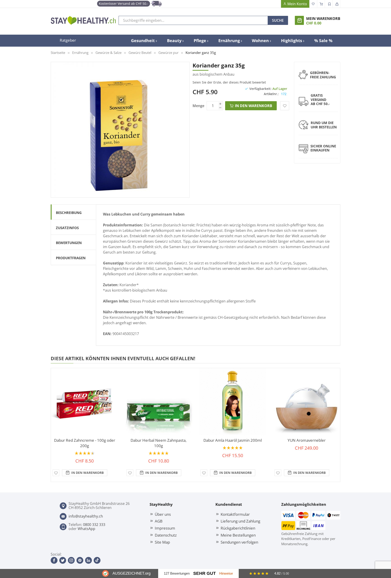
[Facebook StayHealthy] (54, 560)
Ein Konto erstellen (329, 4)
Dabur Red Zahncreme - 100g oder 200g (84, 443)
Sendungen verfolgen (239, 542)
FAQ (277, 4)
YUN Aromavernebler (307, 440)
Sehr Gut (204, 573)
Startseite (58, 52)
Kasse (321, 4)
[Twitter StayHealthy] (62, 560)
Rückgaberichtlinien (238, 528)
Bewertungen (69, 242)
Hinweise (226, 573)
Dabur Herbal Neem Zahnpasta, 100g (158, 443)
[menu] (231, 41)
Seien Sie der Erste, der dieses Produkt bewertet (229, 82)
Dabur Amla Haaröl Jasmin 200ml (232, 440)
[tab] (73, 212)
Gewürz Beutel (140, 52)
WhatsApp (86, 528)
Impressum (165, 528)
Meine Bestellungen (238, 535)
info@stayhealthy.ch (86, 516)
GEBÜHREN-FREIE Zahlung (323, 74)
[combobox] (193, 20)
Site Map (162, 542)
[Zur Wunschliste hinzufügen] (55, 472)
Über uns (163, 514)
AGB (158, 521)
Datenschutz (166, 535)
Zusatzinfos (67, 227)
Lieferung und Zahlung (240, 521)
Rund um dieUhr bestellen (324, 124)
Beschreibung (69, 212)
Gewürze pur (168, 52)
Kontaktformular (235, 514)
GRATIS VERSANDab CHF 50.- (320, 99)
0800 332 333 (94, 524)
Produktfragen (71, 258)
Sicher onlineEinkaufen (323, 148)
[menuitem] (143, 41)
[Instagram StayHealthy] (71, 560)
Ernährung (80, 52)
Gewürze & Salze (108, 52)
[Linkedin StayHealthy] (88, 560)
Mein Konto (297, 3)
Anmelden (336, 4)
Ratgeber (68, 40)
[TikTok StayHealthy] (97, 560)
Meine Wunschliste (313, 4)
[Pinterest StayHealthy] (79, 560)
